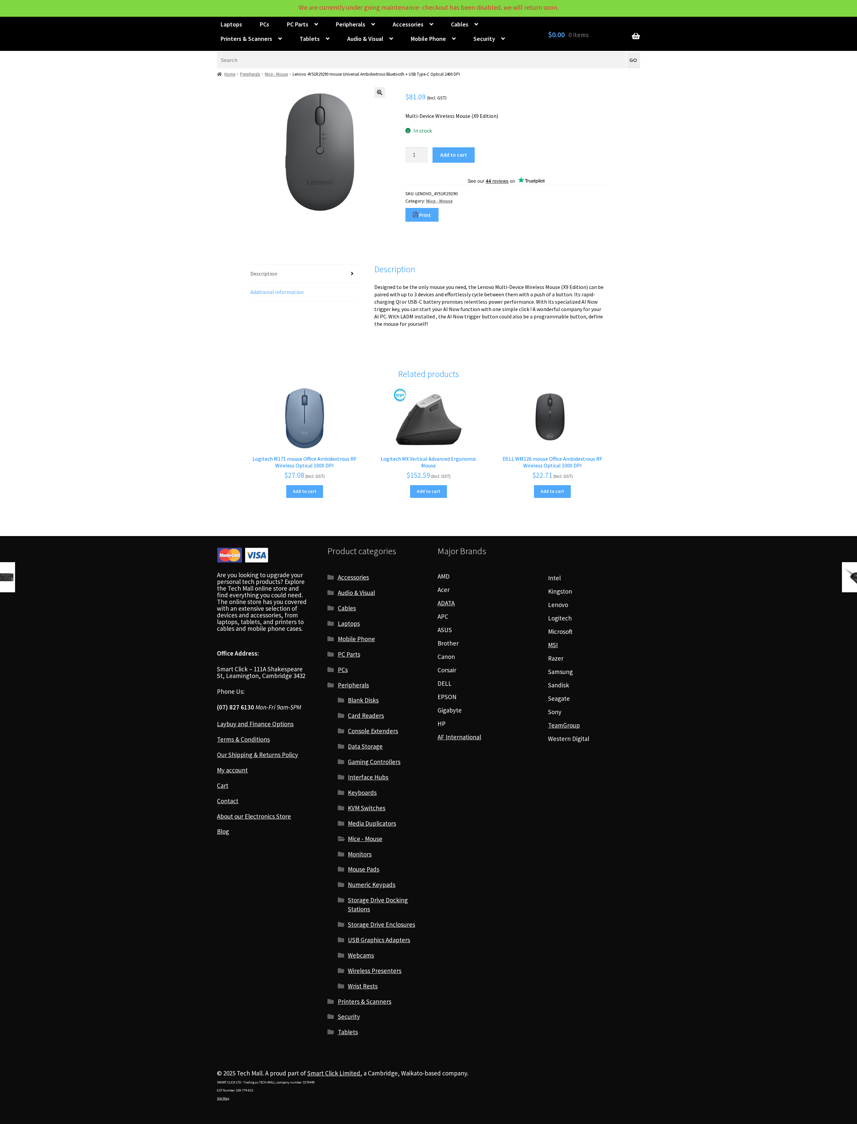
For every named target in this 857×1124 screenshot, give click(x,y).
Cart (222, 785)
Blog (223, 831)
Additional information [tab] (277, 292)
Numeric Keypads (371, 885)
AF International (459, 737)
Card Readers (366, 715)
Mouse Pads (363, 869)
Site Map (223, 1098)
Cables (459, 24)
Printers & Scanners (246, 39)
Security (484, 39)
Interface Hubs (368, 777)
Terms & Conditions (243, 739)
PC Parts (297, 24)
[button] (379, 92)
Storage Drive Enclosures (381, 924)
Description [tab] (263, 273)
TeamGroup (564, 725)
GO (633, 60)
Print (424, 215)
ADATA (446, 603)
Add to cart (453, 154)
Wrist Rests (363, 986)
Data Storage (365, 746)
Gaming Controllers (374, 762)
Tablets (310, 39)
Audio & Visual (365, 39)
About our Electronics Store (254, 816)
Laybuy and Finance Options (255, 724)
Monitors (360, 854)
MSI (553, 645)
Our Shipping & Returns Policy (257, 755)
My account (232, 770)
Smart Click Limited (333, 1073)
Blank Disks (363, 700)
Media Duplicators (372, 823)
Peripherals (350, 24)
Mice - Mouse (276, 74)
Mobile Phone (428, 39)
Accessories (408, 24)
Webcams (361, 955)
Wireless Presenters (374, 971)
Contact (227, 801)
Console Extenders (373, 731)
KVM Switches (366, 808)
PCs (264, 24)
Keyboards (362, 793)
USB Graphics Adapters (379, 940)
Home (229, 74)
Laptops (231, 24)
